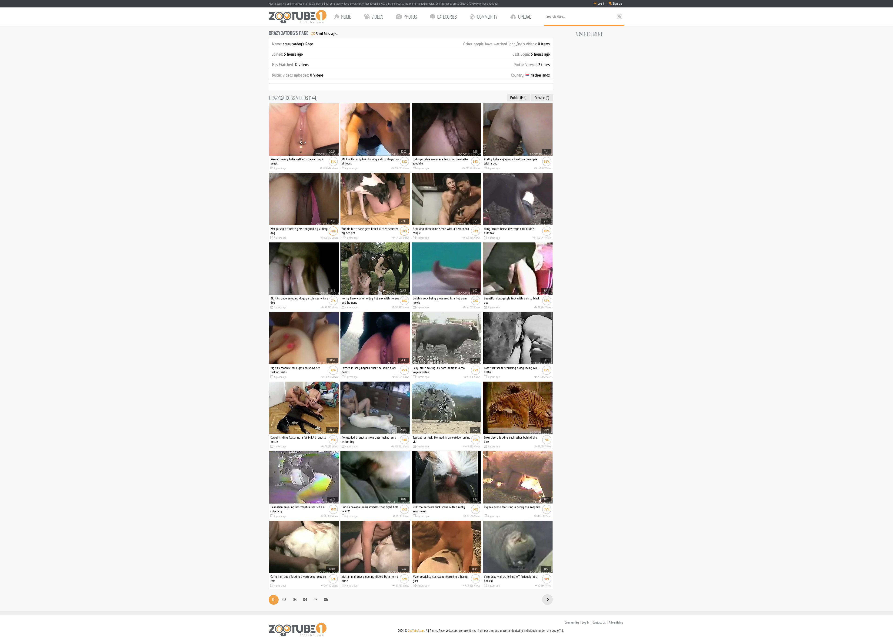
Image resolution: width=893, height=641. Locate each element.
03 (295, 599)
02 (284, 599)
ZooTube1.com (416, 631)
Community (572, 622)
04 (305, 599)
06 (326, 599)
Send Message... (327, 34)
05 (315, 599)
